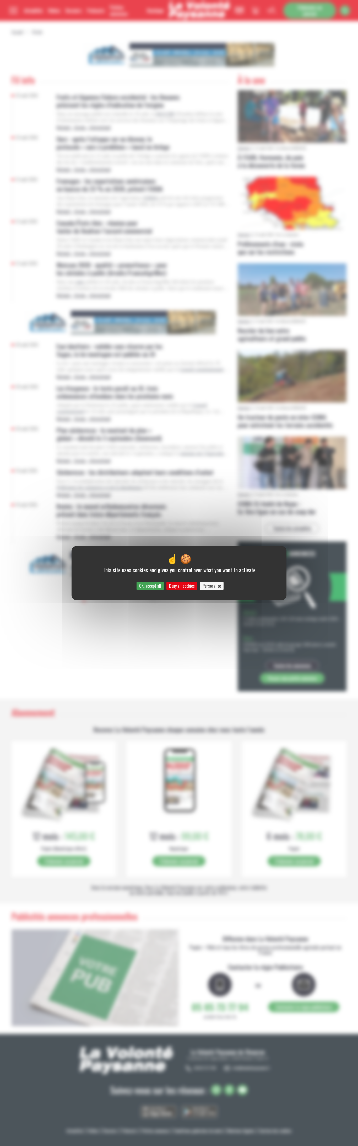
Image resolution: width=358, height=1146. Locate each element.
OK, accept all (150, 586)
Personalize (212, 586)
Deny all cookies (182, 586)
